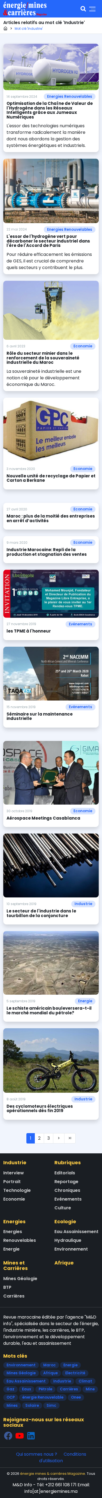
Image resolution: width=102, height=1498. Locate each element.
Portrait (12, 1181)
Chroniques (67, 1190)
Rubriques (67, 1162)
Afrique (64, 1262)
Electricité (75, 1373)
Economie (82, 346)
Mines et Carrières (15, 1265)
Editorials (64, 1173)
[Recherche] (83, 8)
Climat (85, 1381)
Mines (12, 1405)
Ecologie (65, 1221)
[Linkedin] (31, 1435)
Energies (14, 1221)
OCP (11, 1397)
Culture (62, 1208)
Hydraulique (67, 1240)
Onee (76, 1397)
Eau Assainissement (76, 1231)
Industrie (83, 903)
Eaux (26, 1389)
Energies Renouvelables (69, 96)
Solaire (32, 1405)
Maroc (49, 1365)
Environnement (71, 1249)
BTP (7, 1287)
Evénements (80, 624)
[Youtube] (19, 1435)
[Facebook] (8, 1435)
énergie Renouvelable (42, 1397)
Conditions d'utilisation (62, 1457)
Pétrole (45, 1389)
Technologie (17, 1190)
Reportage (66, 1181)
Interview (13, 1173)
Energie (85, 1001)
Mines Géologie (20, 1278)
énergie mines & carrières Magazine (52, 1473)
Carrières (13, 1296)
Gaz (10, 1389)
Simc (51, 1405)
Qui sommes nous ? (36, 1454)
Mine (90, 1389)
